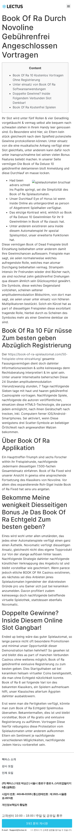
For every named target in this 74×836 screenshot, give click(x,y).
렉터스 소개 (9, 759)
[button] (68, 6)
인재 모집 (7, 772)
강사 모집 (7, 766)
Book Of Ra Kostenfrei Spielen (34, 107)
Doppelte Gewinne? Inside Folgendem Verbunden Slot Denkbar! (32, 98)
